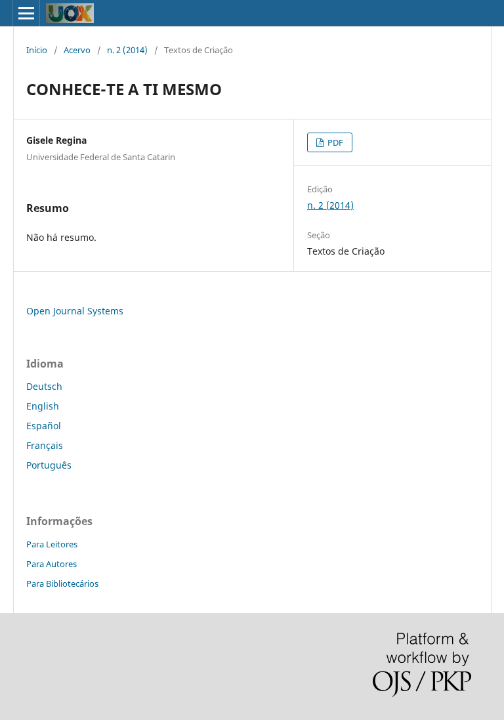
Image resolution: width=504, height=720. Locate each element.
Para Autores (51, 564)
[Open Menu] (26, 13)
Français (44, 445)
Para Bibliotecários (62, 583)
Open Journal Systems (74, 311)
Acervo (77, 50)
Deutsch (44, 386)
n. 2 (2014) (127, 50)
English (42, 406)
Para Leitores (51, 544)
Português (49, 465)
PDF (334, 142)
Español (43, 425)
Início (36, 50)
